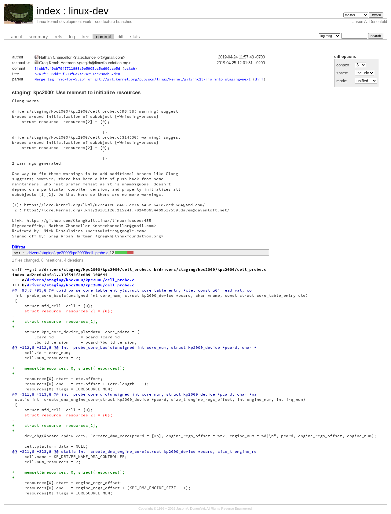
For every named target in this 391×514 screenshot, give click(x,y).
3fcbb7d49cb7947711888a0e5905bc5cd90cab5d (77, 68)
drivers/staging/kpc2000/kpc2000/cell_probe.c (67, 253)
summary (38, 36)
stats (135, 36)
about (16, 36)
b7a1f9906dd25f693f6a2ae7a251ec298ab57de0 (77, 74)
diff (120, 36)
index (48, 11)
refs (58, 36)
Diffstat (18, 247)
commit (103, 36)
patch (129, 68)
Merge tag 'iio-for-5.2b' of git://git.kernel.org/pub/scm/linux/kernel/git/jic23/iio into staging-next (142, 79)
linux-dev (89, 11)
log (72, 36)
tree (85, 36)
